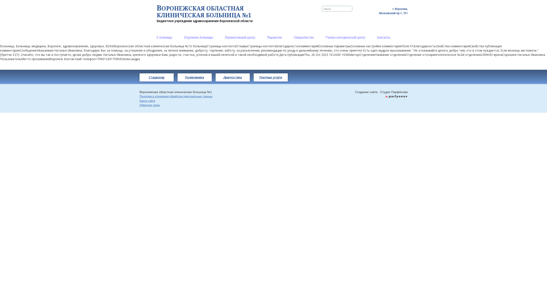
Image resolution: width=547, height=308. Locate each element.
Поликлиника (194, 77)
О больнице (164, 38)
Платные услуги (270, 77)
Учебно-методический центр (345, 38)
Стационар (157, 77)
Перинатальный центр (240, 38)
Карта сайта (147, 100)
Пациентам (274, 38)
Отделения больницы (198, 38)
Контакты (383, 38)
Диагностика (232, 77)
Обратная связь (150, 105)
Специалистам (303, 38)
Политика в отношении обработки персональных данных (176, 96)
